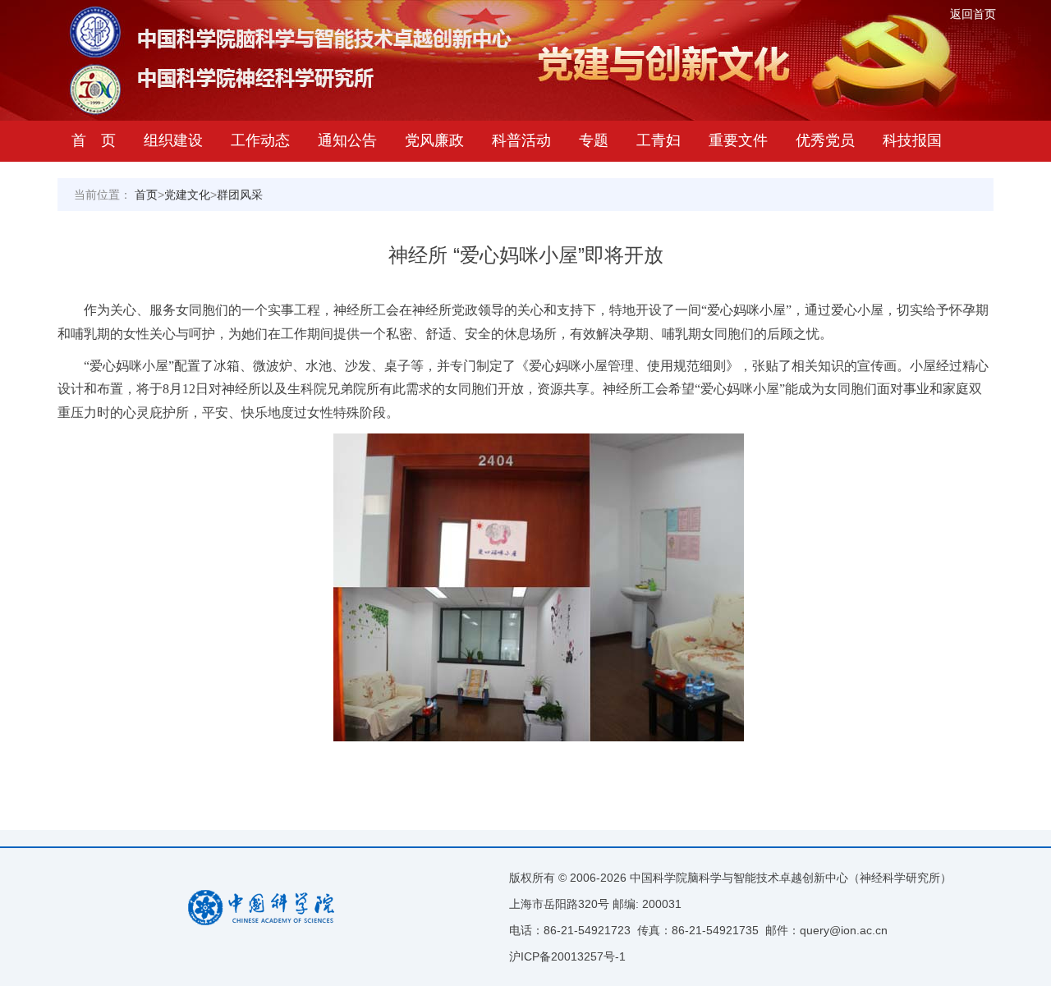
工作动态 (260, 140)
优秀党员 (825, 140)
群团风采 (240, 194)
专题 (593, 140)
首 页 (93, 140)
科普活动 (521, 140)
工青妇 (658, 140)
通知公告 (347, 140)
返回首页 (973, 14)
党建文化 (187, 194)
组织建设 (173, 140)
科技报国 (912, 140)
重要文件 (738, 140)
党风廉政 (434, 140)
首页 (146, 194)
